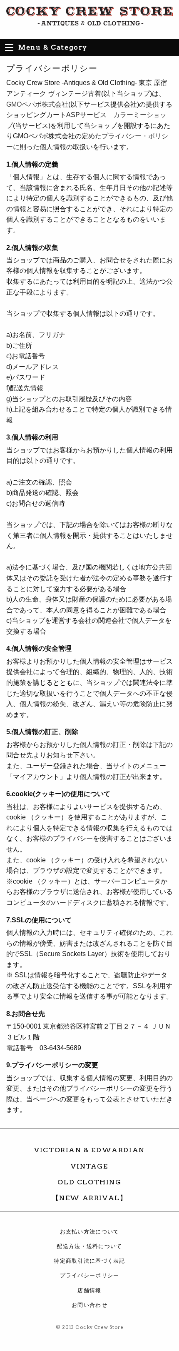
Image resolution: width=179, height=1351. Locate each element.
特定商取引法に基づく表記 (89, 1261)
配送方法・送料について (89, 1246)
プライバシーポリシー (89, 1275)
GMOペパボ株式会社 (37, 104)
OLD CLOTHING (89, 1182)
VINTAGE (89, 1166)
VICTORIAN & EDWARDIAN (89, 1150)
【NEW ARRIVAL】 (89, 1198)
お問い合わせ (89, 1305)
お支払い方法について (89, 1232)
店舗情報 (89, 1290)
